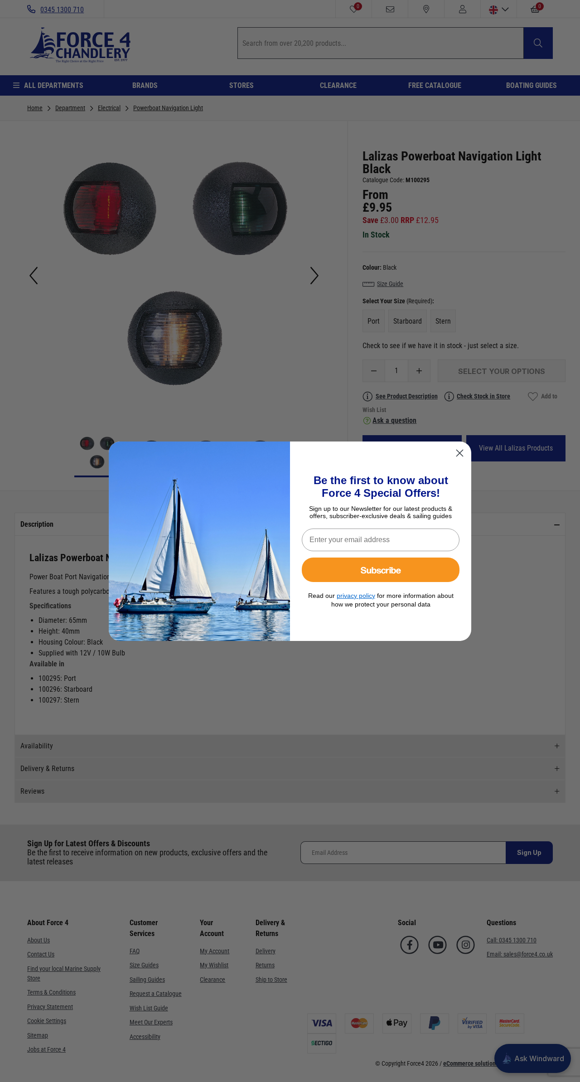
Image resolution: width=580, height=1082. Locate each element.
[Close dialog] (460, 453)
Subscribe (381, 569)
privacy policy (356, 595)
